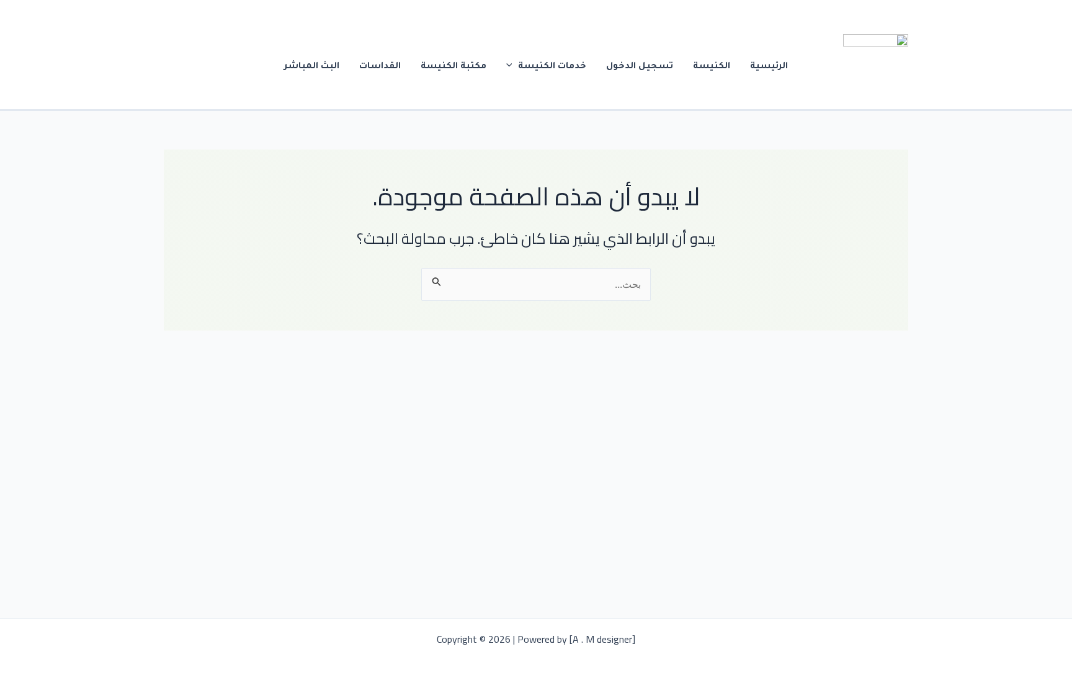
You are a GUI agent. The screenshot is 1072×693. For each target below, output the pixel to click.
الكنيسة (711, 67)
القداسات (380, 67)
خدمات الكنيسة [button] (552, 67)
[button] (512, 67)
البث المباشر (311, 67)
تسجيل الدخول (639, 67)
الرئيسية (769, 67)
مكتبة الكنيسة (453, 67)
